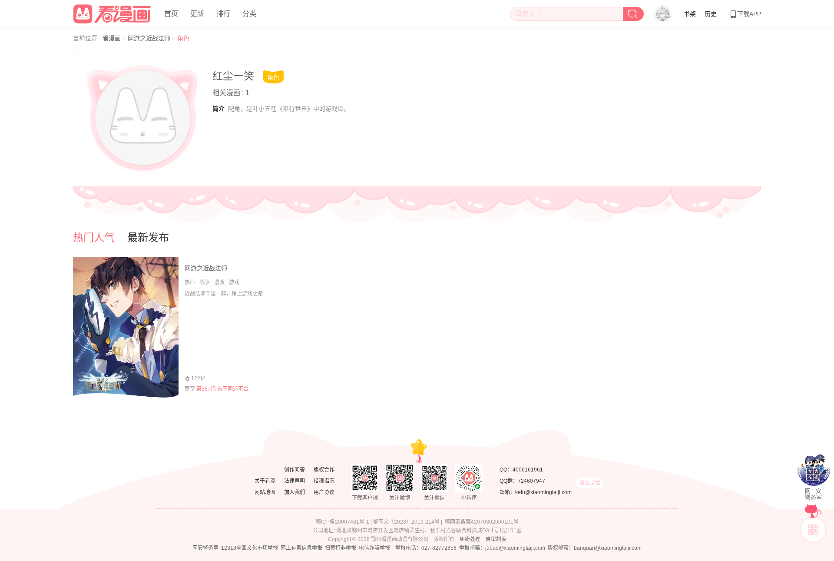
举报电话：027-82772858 (426, 548)
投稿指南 (324, 481)
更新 (197, 13)
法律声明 (294, 481)
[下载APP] (813, 530)
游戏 (234, 282)
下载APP (749, 13)
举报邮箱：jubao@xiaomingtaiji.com (502, 548)
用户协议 (324, 492)
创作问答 (294, 470)
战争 (204, 282)
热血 (190, 282)
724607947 (531, 481)
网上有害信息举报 (301, 548)
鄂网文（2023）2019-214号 (406, 522)
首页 (171, 13)
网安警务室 (205, 548)
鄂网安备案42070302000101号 (482, 522)
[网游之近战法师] (126, 327)
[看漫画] (112, 12)
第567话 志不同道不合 (222, 389)
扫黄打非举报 (340, 548)
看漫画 (112, 38)
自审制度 (496, 539)
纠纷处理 (470, 539)
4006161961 (528, 470)
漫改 (219, 282)
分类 (249, 13)
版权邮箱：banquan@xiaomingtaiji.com (595, 548)
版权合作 (324, 470)
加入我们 (294, 492)
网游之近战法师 (150, 38)
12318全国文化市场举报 (249, 548)
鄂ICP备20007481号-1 (342, 522)
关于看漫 (265, 481)
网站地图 (265, 492)
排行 (223, 13)
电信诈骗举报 (374, 548)
